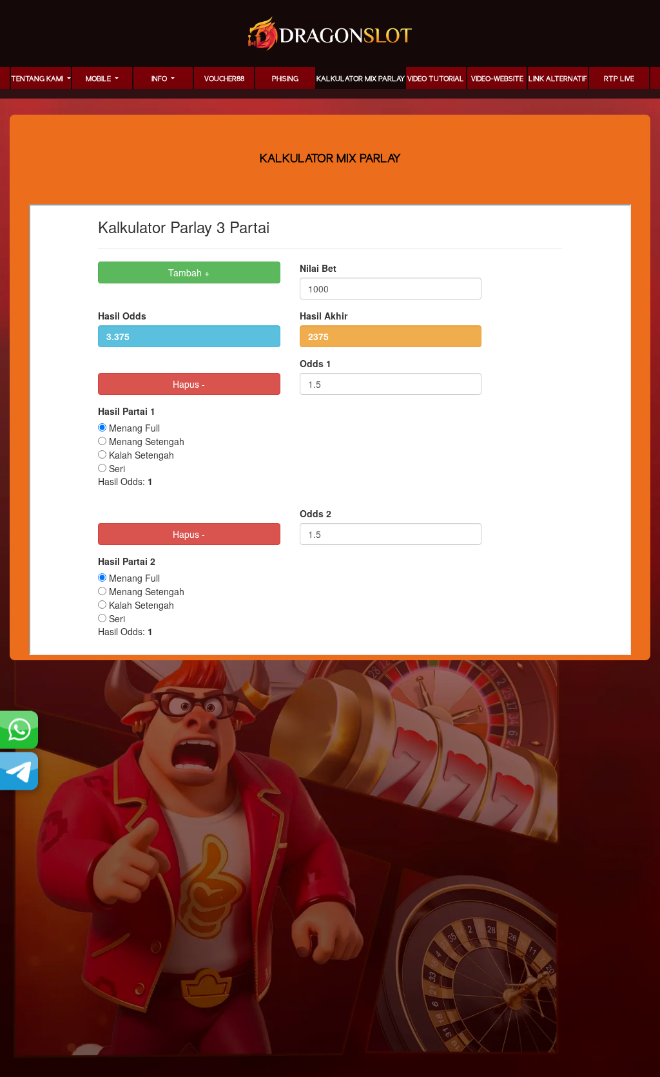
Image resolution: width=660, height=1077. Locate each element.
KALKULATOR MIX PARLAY (360, 79)
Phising (285, 79)
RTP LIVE (619, 79)
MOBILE (99, 79)
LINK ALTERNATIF (558, 79)
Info (160, 79)
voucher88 (224, 79)
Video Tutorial (435, 79)
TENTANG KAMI (38, 79)
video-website (497, 79)
